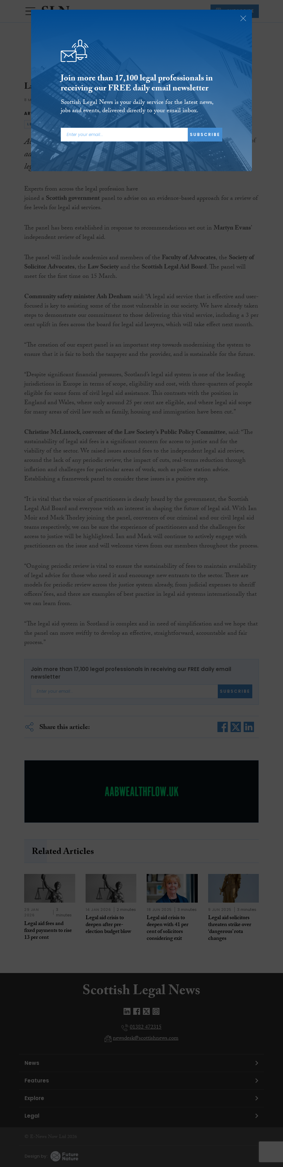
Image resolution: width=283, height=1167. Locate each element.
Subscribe (205, 134)
